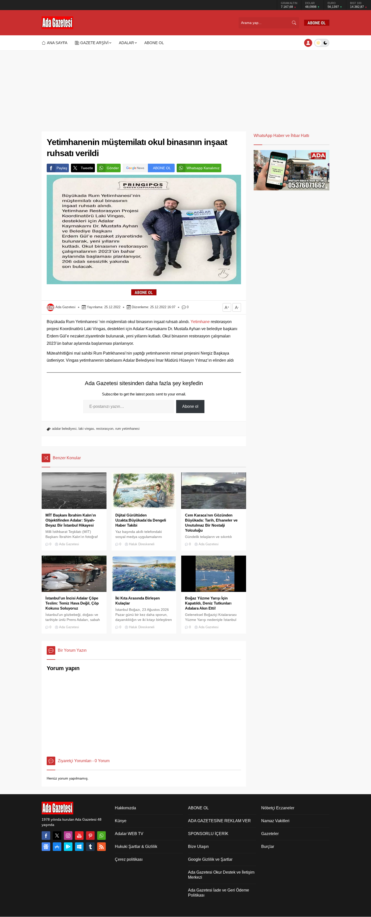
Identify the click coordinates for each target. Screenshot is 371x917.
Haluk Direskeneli (141, 544)
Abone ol (190, 406)
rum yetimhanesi (127, 429)
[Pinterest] (90, 835)
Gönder (113, 168)
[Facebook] (46, 835)
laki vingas (86, 429)
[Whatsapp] (101, 835)
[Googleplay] (68, 846)
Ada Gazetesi (65, 307)
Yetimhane (200, 322)
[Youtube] (79, 835)
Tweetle (87, 168)
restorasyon (104, 429)
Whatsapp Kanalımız (203, 168)
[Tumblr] (90, 846)
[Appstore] (57, 846)
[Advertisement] (185, 93)
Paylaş (62, 168)
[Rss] (101, 846)
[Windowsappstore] (79, 846)
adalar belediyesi (64, 429)
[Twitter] (57, 835)
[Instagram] (68, 835)
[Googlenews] (46, 846)
